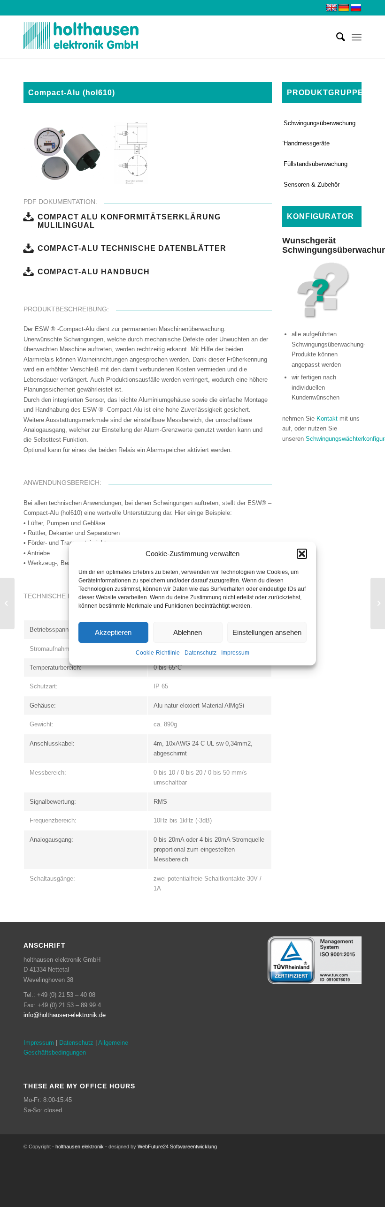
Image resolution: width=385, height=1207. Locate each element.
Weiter (251, 153)
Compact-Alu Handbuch (94, 271)
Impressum (235, 653)
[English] (331, 8)
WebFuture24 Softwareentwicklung (177, 1146)
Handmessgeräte (307, 143)
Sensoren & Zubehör (311, 184)
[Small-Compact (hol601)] (7, 603)
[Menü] (357, 37)
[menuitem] (336, 37)
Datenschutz (200, 653)
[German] (343, 8)
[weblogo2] (81, 37)
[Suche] (336, 37)
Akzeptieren (113, 632)
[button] (302, 553)
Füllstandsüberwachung (315, 163)
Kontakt (327, 418)
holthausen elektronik (79, 1146)
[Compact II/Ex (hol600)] (377, 603)
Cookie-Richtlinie (158, 653)
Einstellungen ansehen (266, 632)
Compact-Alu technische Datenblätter (132, 248)
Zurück (45, 153)
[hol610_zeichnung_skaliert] (138, 174)
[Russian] (356, 8)
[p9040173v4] (96, 174)
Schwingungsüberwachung (319, 123)
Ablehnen (187, 632)
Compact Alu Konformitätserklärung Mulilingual (129, 220)
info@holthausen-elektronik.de (64, 1014)
